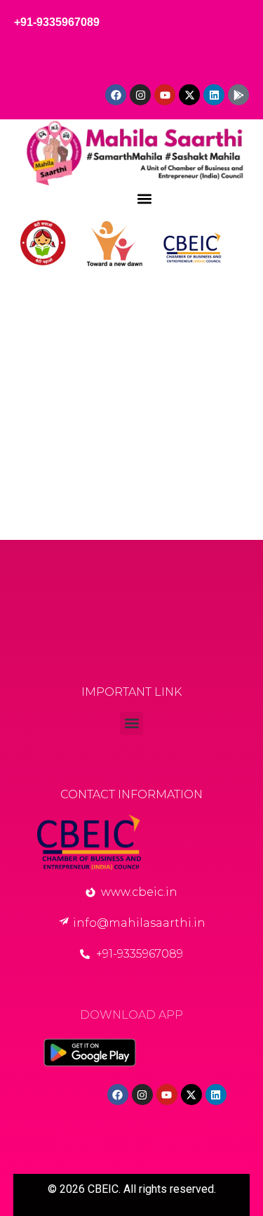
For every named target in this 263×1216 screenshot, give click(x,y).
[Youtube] (164, 94)
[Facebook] (115, 94)
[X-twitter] (189, 94)
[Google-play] (238, 94)
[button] (144, 198)
